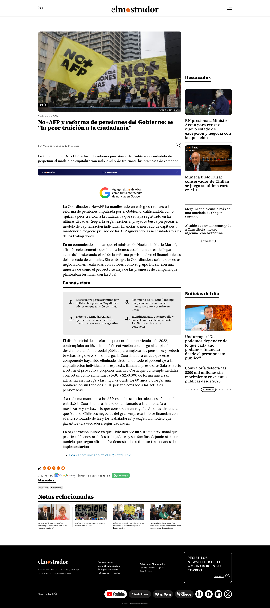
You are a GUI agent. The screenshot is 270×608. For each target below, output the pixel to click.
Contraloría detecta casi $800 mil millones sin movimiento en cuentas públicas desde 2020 (206, 375)
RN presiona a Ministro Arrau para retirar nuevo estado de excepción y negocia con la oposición (208, 129)
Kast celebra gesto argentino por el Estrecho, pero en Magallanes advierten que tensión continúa (97, 303)
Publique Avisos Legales (152, 567)
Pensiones (56, 487)
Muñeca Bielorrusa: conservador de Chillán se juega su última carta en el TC (207, 183)
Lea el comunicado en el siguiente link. (100, 455)
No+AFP (43, 487)
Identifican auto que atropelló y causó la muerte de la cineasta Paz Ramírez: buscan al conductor (153, 321)
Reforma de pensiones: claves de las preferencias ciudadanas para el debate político (128, 525)
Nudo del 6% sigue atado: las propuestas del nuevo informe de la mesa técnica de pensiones (165, 525)
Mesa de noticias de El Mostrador (61, 145)
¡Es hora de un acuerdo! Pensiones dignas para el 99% (90, 524)
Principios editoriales (108, 569)
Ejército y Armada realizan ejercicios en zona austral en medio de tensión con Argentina (97, 320)
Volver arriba (44, 594)
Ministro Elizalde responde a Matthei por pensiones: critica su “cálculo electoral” (52, 525)
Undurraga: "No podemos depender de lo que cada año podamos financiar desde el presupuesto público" (206, 347)
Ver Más (207, 241)
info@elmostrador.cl (62, 573)
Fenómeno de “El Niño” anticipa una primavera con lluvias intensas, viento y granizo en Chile (153, 305)
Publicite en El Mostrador (152, 563)
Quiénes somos (105, 562)
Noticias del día (202, 293)
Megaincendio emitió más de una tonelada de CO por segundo (207, 213)
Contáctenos (146, 570)
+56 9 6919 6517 (45, 573)
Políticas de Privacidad (109, 572)
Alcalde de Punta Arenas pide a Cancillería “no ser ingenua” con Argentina (208, 229)
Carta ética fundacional (109, 565)
